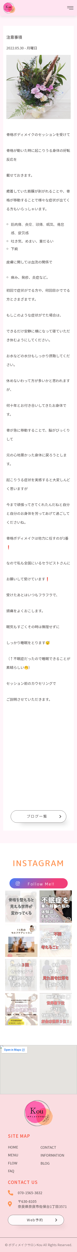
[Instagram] (33, 919)
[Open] (21, 906)
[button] (38, 816)
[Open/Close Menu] (70, 8)
